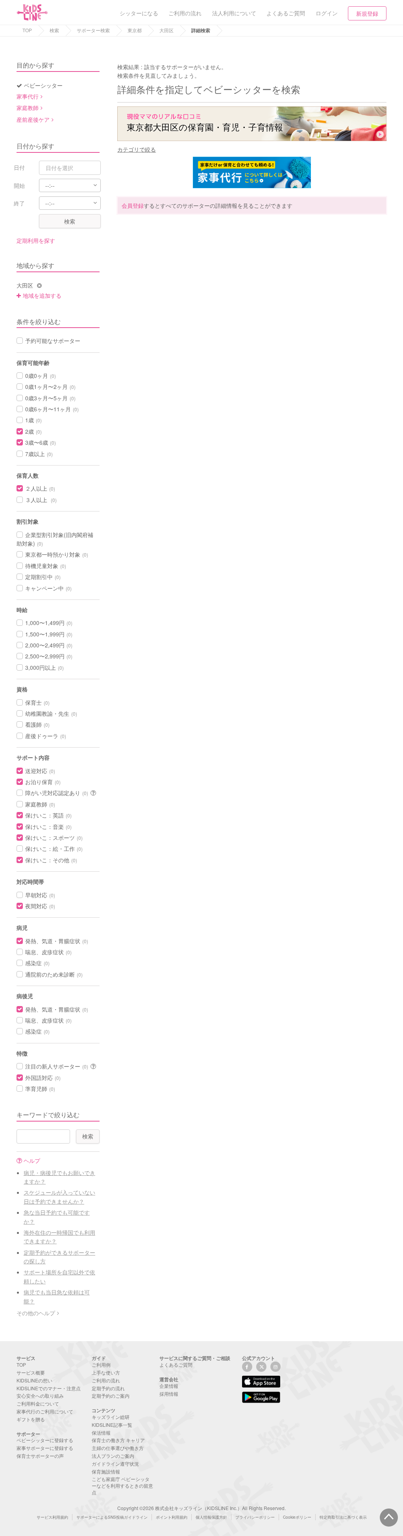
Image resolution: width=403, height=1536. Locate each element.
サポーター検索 (93, 30)
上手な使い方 (106, 1372)
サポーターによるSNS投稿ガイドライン (112, 1517)
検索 (54, 30)
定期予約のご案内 (110, 1395)
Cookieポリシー (297, 1517)
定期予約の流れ (108, 1388)
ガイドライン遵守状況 (115, 1463)
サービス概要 (31, 1372)
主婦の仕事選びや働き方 (118, 1447)
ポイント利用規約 (171, 1517)
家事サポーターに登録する (45, 1447)
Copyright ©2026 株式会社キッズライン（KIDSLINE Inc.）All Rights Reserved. (201, 1508)
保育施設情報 (106, 1471)
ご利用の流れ (106, 1380)
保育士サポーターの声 (40, 1455)
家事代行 (28, 96)
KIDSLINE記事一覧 (112, 1424)
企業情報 (168, 1385)
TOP (27, 30)
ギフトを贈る (31, 1419)
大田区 (166, 30)
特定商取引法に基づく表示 (343, 1517)
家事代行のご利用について (45, 1411)
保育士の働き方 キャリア (118, 1440)
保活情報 (101, 1432)
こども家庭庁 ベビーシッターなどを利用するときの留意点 (122, 1486)
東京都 (135, 30)
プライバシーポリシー (255, 1517)
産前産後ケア (33, 119)
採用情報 (168, 1393)
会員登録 (133, 205)
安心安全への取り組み (40, 1395)
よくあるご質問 (175, 1364)
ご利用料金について (38, 1403)
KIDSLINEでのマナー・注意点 (49, 1388)
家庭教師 (28, 108)
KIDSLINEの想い (34, 1380)
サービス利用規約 (52, 1517)
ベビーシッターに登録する (45, 1440)
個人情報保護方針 (211, 1517)
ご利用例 (101, 1364)
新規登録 (367, 13)
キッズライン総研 (110, 1416)
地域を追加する (42, 295)
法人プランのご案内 (113, 1455)
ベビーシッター (43, 85)
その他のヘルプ (36, 1313)
